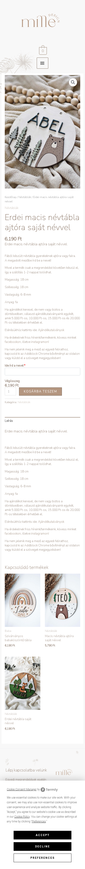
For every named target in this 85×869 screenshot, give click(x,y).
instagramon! (40, 342)
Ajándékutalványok (50, 330)
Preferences (42, 857)
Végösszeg (12, 381)
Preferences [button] (39, 821)
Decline (42, 846)
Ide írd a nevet (14, 365)
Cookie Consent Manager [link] (21, 789)
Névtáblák (24, 197)
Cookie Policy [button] (22, 816)
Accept (43, 835)
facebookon (13, 342)
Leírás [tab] (9, 421)
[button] (73, 82)
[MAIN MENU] (42, 63)
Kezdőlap (10, 197)
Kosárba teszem (40, 391)
